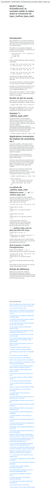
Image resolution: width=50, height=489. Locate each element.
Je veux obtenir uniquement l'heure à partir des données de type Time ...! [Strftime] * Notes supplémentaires (21, 340)
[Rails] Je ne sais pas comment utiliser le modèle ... (22, 387)
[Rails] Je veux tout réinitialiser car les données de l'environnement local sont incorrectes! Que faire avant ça (22, 312)
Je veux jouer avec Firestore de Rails (19, 355)
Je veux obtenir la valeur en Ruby (18, 308)
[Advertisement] (40, 117)
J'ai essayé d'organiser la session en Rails (20, 347)
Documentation (6, 2)
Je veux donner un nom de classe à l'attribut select (22, 487)
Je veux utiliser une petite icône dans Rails (20, 381)
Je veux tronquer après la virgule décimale (20, 357)
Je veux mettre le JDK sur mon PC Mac (19, 485)
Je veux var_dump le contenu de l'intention (20, 349)
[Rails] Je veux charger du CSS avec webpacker (21, 360)
